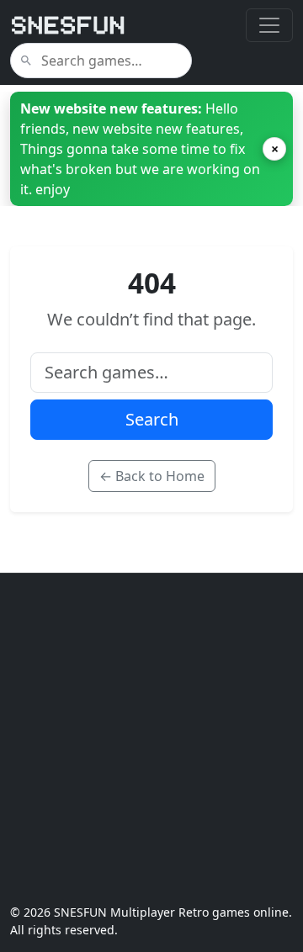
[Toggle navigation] (269, 25)
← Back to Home (152, 476)
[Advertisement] (151, 738)
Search (151, 419)
